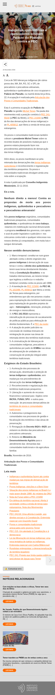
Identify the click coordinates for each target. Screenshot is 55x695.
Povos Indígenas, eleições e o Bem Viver (28, 487)
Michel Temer (29, 111)
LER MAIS (9, 601)
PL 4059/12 (12, 125)
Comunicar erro (13, 569)
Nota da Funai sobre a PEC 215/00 (26, 497)
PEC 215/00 (35, 118)
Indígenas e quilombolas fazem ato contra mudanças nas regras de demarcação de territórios (29, 479)
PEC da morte (41, 324)
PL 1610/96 (14, 290)
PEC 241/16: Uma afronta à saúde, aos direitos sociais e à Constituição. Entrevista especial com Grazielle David (29, 517)
